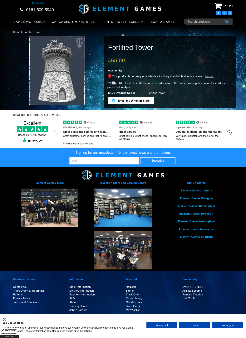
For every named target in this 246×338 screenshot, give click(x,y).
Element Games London (196, 190)
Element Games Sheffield (196, 236)
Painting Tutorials (192, 294)
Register (131, 286)
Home (16, 32)
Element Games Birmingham (196, 205)
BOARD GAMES (163, 21)
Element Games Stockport (196, 213)
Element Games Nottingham (196, 221)
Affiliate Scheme (192, 290)
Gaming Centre (78, 306)
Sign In (130, 290)
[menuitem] (29, 21)
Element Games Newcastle (196, 229)
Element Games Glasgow (196, 198)
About (72, 302)
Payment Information (82, 294)
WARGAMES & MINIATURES (73, 21)
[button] (9, 333)
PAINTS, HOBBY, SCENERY (123, 21)
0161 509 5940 (40, 9)
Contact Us (20, 286)
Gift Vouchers (134, 302)
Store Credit (133, 306)
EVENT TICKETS (192, 286)
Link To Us (188, 298)
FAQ (72, 298)
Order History (134, 298)
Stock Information (80, 286)
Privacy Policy (21, 298)
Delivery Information (81, 290)
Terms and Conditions (26, 302)
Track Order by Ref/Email (28, 290)
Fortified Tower (32, 32)
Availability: (115, 70)
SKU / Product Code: (121, 92)
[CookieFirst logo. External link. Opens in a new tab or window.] (4, 319)
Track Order (133, 294)
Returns (18, 294)
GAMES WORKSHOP (29, 21)
